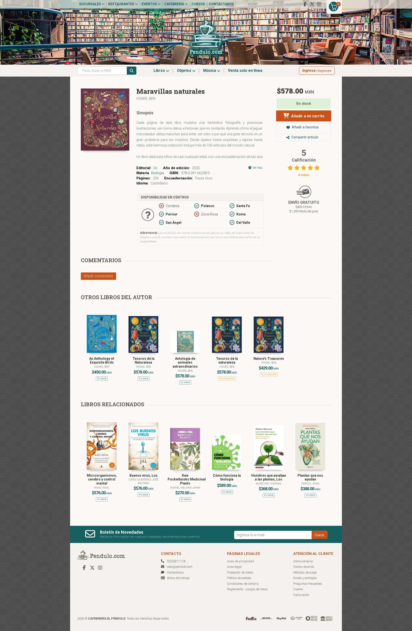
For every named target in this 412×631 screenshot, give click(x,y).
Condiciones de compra (242, 583)
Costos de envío (303, 566)
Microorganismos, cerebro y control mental (102, 479)
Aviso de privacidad (240, 561)
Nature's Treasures (268, 358)
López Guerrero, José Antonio (143, 481)
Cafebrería (174, 4)
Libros (160, 70)
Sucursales (90, 4)
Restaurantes (121, 4)
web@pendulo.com (179, 566)
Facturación (301, 595)
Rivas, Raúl (101, 487)
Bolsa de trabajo (178, 578)
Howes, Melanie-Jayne (185, 487)
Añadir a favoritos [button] (305, 127)
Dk (155, 168)
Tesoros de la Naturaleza (143, 361)
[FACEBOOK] (305, 4)
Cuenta (298, 589)
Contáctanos (221, 4)
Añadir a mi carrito (307, 116)
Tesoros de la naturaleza (227, 361)
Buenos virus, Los (143, 475)
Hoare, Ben (145, 98)
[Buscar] (131, 71)
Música (210, 70)
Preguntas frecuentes (307, 583)
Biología (157, 173)
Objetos (184, 70)
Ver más (257, 167)
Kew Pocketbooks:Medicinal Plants (187, 479)
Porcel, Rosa (310, 483)
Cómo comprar (303, 561)
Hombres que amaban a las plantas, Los (268, 477)
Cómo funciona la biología (227, 477)
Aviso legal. (234, 566)
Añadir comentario (98, 276)
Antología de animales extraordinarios (185, 363)
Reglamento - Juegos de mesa (247, 589)
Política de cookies (239, 578)
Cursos (198, 4)
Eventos (150, 4)
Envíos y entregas (305, 578)
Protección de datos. (240, 572)
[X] (312, 4)
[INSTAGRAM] (319, 4)
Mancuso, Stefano (268, 483)
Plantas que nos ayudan (310, 477)
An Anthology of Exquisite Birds (101, 361)
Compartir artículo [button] (305, 137)
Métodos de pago (305, 572)
